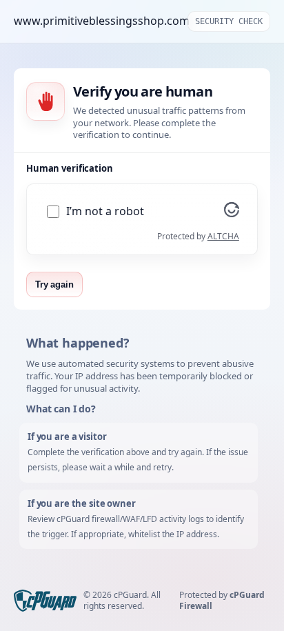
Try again (54, 284)
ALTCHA (223, 236)
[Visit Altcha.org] (231, 213)
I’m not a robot (105, 211)
